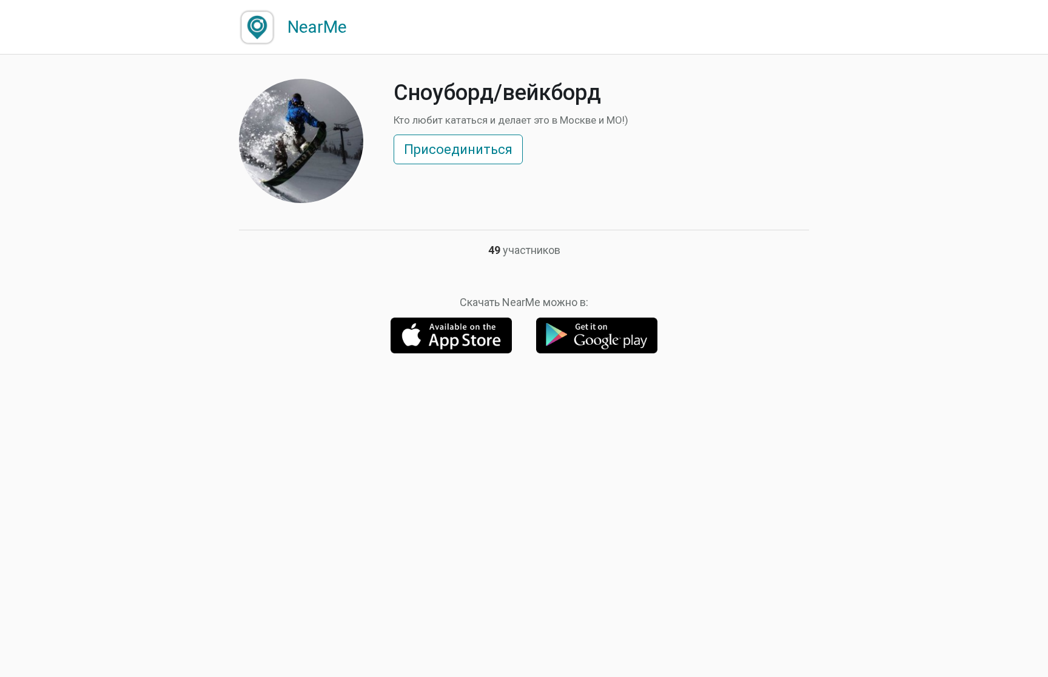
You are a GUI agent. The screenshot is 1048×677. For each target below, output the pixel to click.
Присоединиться (458, 149)
